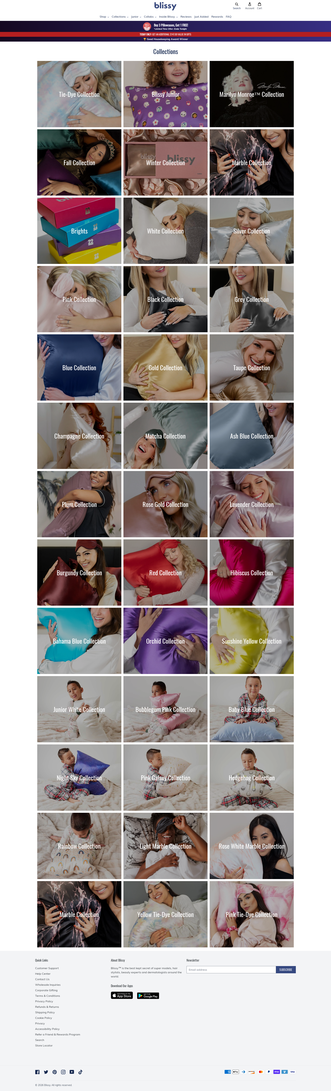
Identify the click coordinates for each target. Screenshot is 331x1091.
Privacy (40, 1023)
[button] (237, 6)
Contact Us (42, 979)
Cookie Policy (43, 1018)
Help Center (43, 973)
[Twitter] (46, 1072)
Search (39, 1040)
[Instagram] (63, 1072)
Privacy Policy (44, 1001)
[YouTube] (72, 1072)
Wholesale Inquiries (48, 984)
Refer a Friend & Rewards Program (57, 1034)
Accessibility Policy (47, 1029)
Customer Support (47, 968)
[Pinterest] (54, 1072)
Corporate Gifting (46, 990)
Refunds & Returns (47, 1006)
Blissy (47, 1085)
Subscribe (285, 970)
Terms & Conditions (47, 995)
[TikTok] (80, 1072)
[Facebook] (37, 1072)
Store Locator (44, 1045)
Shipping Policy (45, 1012)
